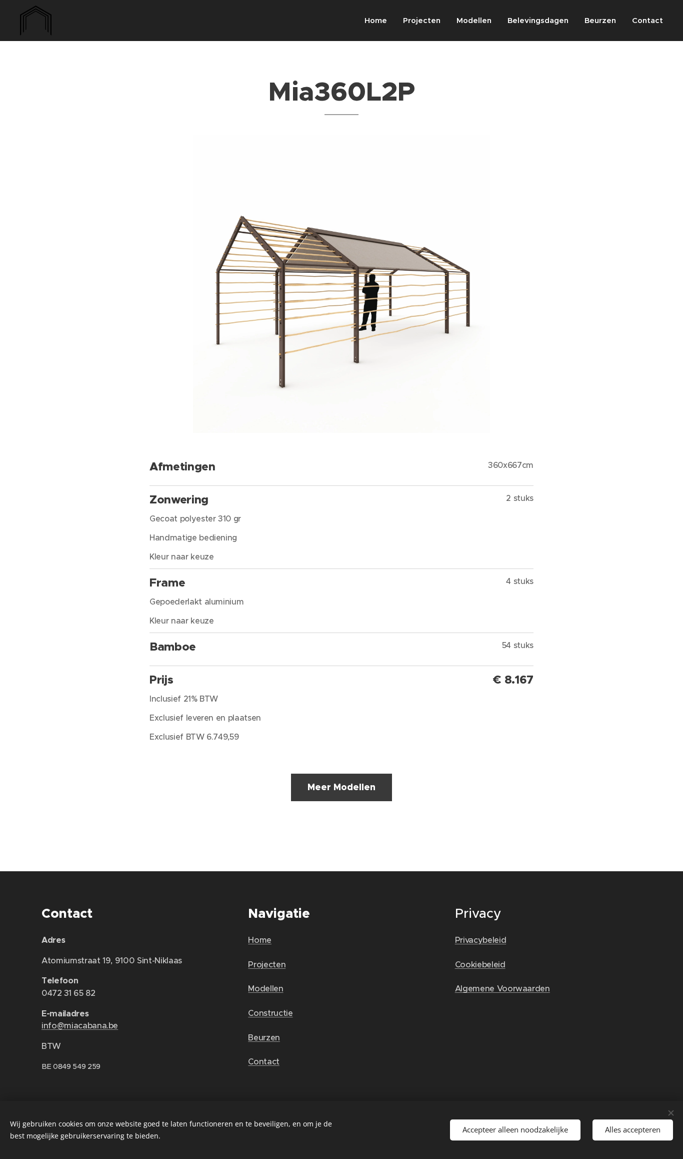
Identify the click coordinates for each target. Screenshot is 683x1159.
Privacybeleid (480, 940)
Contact (264, 1061)
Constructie (270, 1013)
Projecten (267, 964)
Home (260, 940)
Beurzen (264, 1037)
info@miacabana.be (80, 1025)
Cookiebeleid (480, 964)
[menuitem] (378, 20)
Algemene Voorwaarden (502, 988)
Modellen (265, 988)
